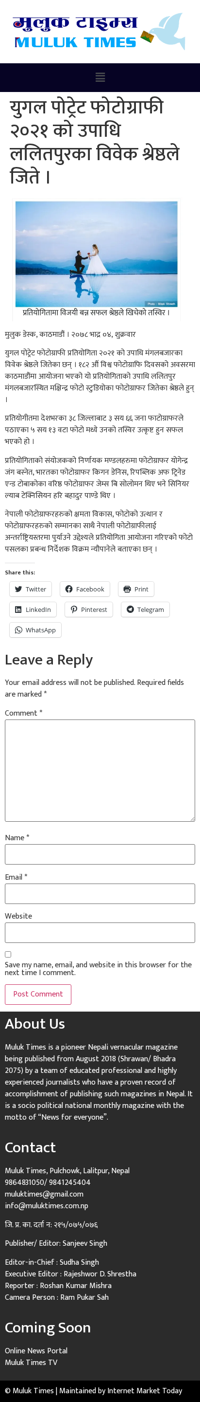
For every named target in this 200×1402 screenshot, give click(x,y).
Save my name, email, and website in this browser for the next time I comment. (98, 969)
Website (18, 917)
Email (16, 878)
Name (17, 838)
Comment (23, 714)
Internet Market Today (144, 1391)
